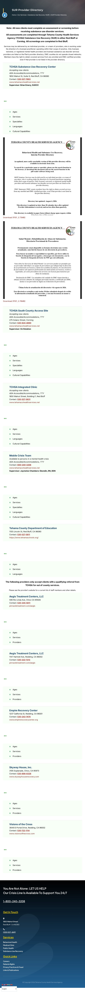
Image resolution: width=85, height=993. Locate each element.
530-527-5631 (23, 399)
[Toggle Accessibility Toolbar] (4, 15)
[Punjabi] (8, 985)
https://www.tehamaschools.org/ (23, 537)
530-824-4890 (24, 323)
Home (14, 15)
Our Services (22, 15)
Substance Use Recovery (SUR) (38, 15)
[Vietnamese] (12, 985)
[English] (4, 985)
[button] (44, 111)
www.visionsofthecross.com (22, 833)
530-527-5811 (23, 534)
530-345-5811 (23, 603)
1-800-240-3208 (14, 901)
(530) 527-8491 (9, 932)
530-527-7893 (24, 79)
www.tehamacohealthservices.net (24, 82)
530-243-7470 (24, 717)
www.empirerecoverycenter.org (23, 720)
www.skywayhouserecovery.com (24, 777)
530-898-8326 (24, 774)
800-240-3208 (24, 465)
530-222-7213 (23, 660)
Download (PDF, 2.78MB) (14, 301)
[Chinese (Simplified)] (2, 985)
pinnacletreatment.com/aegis (22, 606)
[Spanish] (10, 985)
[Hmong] (6, 985)
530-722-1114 (23, 830)
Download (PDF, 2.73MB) (14, 217)
